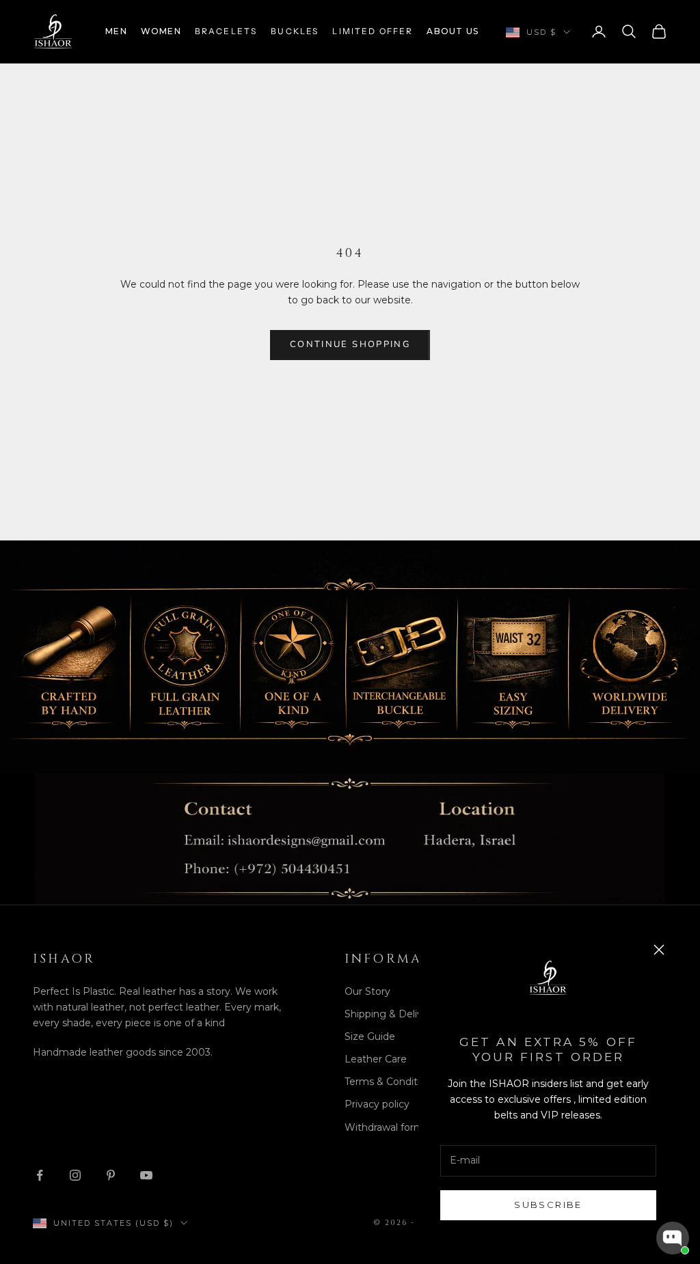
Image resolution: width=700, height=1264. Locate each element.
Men (116, 31)
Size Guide (370, 1036)
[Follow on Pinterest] (111, 1175)
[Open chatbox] (672, 1238)
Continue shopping (350, 344)
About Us (453, 31)
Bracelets (226, 31)
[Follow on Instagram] (75, 1175)
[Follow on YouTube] (146, 1175)
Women (161, 31)
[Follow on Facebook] (39, 1175)
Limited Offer (372, 31)
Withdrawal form (384, 1127)
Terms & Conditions (391, 1081)
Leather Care (376, 1059)
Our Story (367, 991)
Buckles (295, 31)
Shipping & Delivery (391, 1014)
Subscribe (548, 1204)
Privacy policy (377, 1104)
